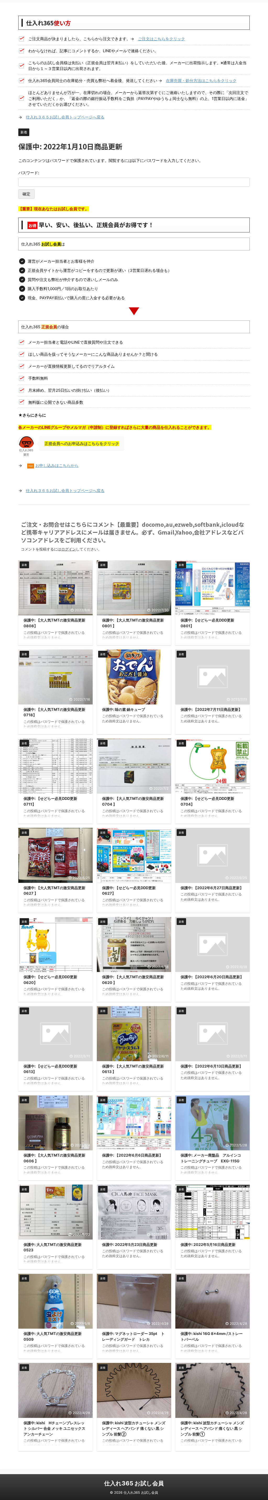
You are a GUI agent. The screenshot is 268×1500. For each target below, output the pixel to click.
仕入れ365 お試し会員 (134, 1483)
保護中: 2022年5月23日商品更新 (129, 1244)
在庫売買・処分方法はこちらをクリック (201, 80)
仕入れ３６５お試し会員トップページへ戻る (65, 117)
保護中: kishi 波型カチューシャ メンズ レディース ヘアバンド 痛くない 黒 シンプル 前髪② (133, 1428)
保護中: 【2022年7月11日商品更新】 (211, 709)
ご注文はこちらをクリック (161, 38)
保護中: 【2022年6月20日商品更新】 (212, 977)
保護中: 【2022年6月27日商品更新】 (212, 888)
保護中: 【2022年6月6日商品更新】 (132, 1155)
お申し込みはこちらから (57, 465)
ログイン (68, 549)
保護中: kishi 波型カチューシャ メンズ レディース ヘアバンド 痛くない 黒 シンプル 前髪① (212, 1428)
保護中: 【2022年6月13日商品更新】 (212, 1066)
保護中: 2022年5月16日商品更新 (208, 1244)
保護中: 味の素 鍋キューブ (123, 709)
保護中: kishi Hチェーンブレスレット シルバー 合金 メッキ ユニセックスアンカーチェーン (54, 1428)
